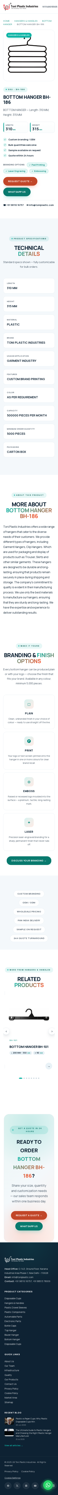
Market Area (11, 1397)
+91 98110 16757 (13, 205)
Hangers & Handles (25, 20)
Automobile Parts (13, 1316)
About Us (9, 1361)
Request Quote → (20, 181)
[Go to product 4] (29, 1078)
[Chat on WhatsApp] (48, 1485)
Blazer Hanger (12, 1334)
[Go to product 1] (19, 1078)
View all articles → (14, 1445)
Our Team (10, 1365)
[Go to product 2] (23, 1078)
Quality (8, 1374)
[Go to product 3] (26, 1078)
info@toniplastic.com (40, 205)
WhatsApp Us (17, 191)
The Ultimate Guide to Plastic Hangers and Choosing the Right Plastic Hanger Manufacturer (34, 1434)
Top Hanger (10, 1330)
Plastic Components (15, 1312)
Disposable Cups (13, 1298)
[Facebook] (8, 1485)
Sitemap (9, 1402)
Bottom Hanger (12, 1339)
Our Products (11, 1379)
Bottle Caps (10, 1325)
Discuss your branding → (28, 860)
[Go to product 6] (33, 1078)
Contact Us (10, 1384)
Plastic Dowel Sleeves (16, 1307)
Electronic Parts (13, 1321)
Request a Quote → (29, 1215)
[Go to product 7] (36, 1078)
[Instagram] (26, 1485)
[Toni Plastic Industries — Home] (20, 7)
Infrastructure (12, 1370)
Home (6, 20)
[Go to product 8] (38, 1078)
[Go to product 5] (31, 1078)
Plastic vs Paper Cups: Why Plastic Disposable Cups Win (31, 1421)
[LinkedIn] (53, 1485)
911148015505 (49, 6)
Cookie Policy (11, 1393)
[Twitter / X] (17, 1485)
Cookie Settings (12, 1477)
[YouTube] (35, 1485)
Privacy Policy (11, 1388)
